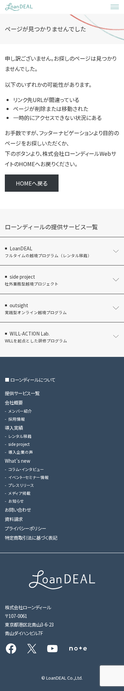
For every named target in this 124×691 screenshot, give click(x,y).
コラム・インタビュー (26, 469)
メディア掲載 (19, 493)
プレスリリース (21, 485)
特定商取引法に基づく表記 (31, 537)
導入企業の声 (20, 452)
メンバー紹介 (20, 411)
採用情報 (16, 419)
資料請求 (14, 518)
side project (19, 444)
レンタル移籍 (20, 436)
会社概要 (14, 402)
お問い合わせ (18, 509)
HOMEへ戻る (32, 183)
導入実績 (14, 427)
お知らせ (16, 501)
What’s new (17, 460)
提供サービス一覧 (22, 393)
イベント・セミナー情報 (28, 477)
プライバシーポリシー (25, 528)
